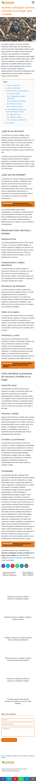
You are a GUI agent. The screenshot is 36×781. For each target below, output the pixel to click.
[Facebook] (3, 566)
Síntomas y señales (16, 117)
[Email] (26, 566)
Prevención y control (16, 106)
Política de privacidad (7, 770)
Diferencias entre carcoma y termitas (18, 90)
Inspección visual (15, 114)
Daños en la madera (16, 104)
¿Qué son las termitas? (14, 88)
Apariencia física (15, 93)
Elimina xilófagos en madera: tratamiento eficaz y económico (27, 574)
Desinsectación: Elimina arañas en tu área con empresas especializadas (10, 574)
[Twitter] (8, 566)
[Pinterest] (13, 566)
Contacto (24, 769)
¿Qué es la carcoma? (13, 85)
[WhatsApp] (17, 566)
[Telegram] (22, 566)
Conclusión (10, 123)
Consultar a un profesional (18, 120)
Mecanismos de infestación (18, 101)
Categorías (17, 770)
